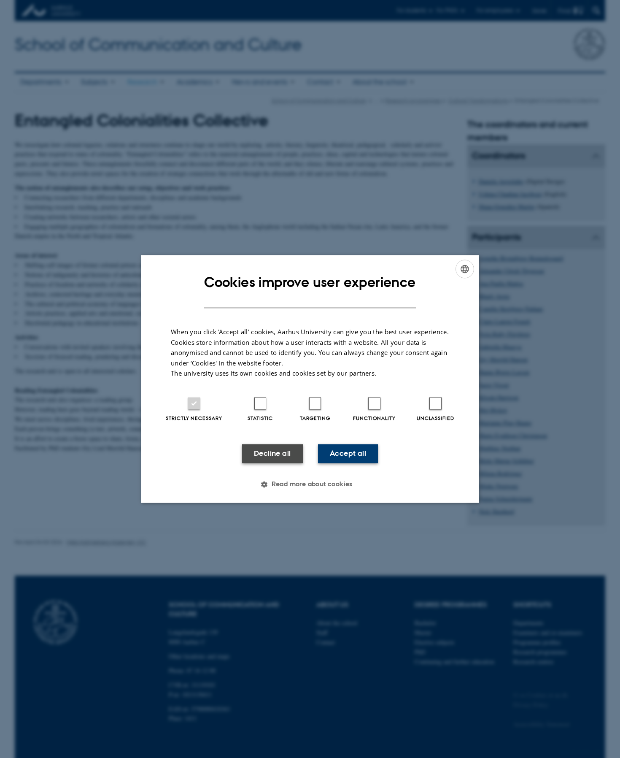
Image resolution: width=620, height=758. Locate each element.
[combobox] (465, 269)
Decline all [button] (272, 453)
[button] (310, 484)
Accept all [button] (348, 453)
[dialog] (310, 379)
